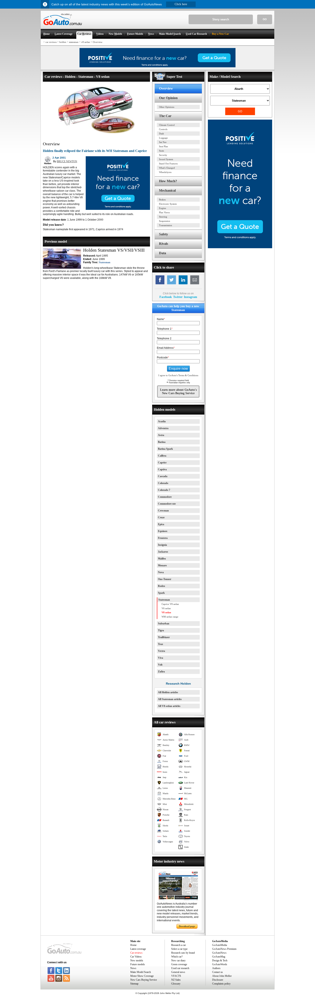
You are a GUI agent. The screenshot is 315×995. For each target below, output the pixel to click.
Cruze (161, 517)
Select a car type (179, 948)
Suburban (163, 623)
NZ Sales (176, 979)
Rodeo (161, 586)
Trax (160, 644)
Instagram (190, 297)
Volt (160, 664)
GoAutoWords (219, 964)
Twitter (178, 297)
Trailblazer (164, 637)
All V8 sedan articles (169, 706)
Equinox (162, 531)
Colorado (163, 483)
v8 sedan (85, 42)
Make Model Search (140, 972)
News (133, 968)
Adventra (163, 428)
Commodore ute (167, 503)
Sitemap (134, 983)
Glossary (175, 983)
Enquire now (178, 368)
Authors (216, 968)
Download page (187, 926)
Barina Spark (165, 448)
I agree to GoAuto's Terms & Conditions (178, 375)
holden (62, 42)
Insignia (162, 544)
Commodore (165, 496)
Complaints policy (221, 983)
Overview (97, 42)
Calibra (162, 455)
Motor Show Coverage (142, 975)
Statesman (104, 262)
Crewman (163, 510)
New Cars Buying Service (143, 979)
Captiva (162, 469)
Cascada (162, 476)
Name (161, 319)
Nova (161, 572)
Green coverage (179, 964)
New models (136, 960)
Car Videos (136, 956)
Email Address (166, 347)
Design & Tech (219, 960)
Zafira (161, 671)
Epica (161, 524)
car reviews (51, 42)
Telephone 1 (164, 328)
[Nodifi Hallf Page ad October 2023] (240, 247)
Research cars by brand (183, 952)
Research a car (178, 945)
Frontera (163, 538)
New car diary (178, 960)
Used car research (180, 968)
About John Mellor (222, 975)
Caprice (162, 462)
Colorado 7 (164, 489)
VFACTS (176, 975)
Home (133, 945)
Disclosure (217, 979)
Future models (137, 964)
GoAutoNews (219, 952)
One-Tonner (164, 579)
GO (265, 19)
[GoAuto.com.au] (61, 27)
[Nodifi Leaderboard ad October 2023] (158, 66)
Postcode (163, 357)
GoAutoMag (218, 956)
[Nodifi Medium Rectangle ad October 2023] (118, 209)
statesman (73, 42)
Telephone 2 (164, 338)
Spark (161, 592)
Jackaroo (163, 551)
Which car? (177, 956)
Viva (160, 657)
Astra (161, 435)
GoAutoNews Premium (224, 948)
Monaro (162, 565)
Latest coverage (138, 948)
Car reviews (136, 952)
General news (178, 972)
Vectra (161, 650)
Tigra (161, 630)
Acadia (162, 421)
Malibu (162, 558)
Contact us (217, 972)
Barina (161, 441)
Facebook (165, 297)
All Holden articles (168, 692)
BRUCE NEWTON (67, 161)
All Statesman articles (170, 699)
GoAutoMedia (219, 945)
